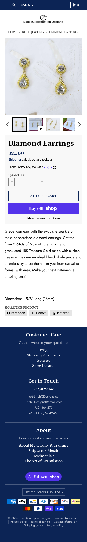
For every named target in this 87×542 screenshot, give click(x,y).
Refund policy (55, 525)
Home (12, 32)
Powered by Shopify (66, 518)
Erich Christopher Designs (34, 518)
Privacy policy (18, 522)
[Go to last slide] (8, 124)
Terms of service (40, 522)
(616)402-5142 (43, 389)
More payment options (43, 218)
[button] (19, 124)
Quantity (16, 175)
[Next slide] (79, 124)
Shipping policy (33, 525)
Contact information (65, 522)
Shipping (14, 159)
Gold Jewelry (33, 32)
